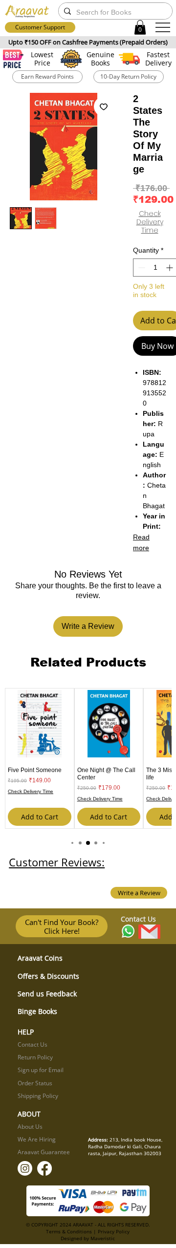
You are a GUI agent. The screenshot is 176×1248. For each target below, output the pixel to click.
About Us (30, 1126)
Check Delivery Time (149, 222)
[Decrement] (140, 267)
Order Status (35, 1083)
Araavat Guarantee (44, 1152)
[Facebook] (44, 1168)
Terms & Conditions (69, 1231)
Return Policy (35, 1057)
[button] (140, 27)
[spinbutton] (155, 267)
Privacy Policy (114, 1231)
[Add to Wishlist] (103, 106)
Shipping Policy (38, 1096)
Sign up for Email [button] (41, 1070)
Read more (141, 542)
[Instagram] (25, 1168)
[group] (88, 758)
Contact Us (32, 1044)
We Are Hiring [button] (37, 1139)
